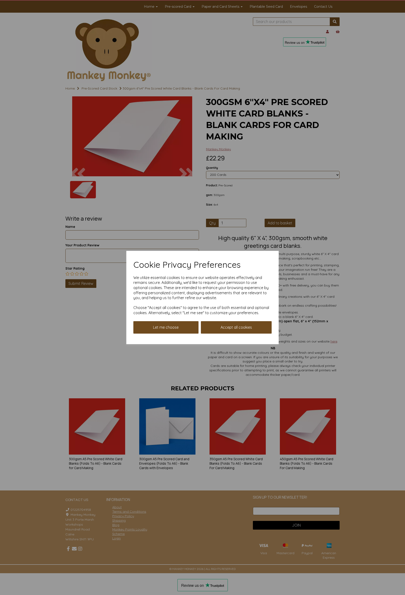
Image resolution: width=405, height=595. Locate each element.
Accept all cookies (236, 327)
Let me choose (166, 327)
